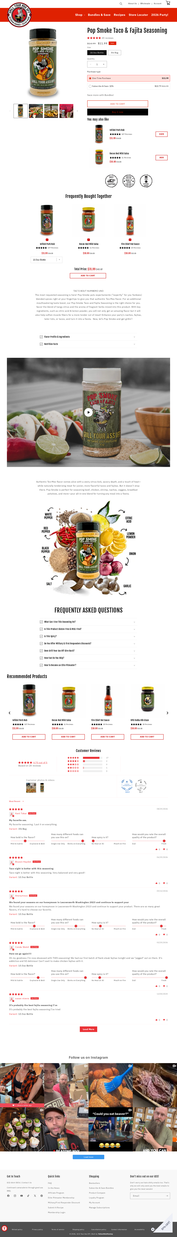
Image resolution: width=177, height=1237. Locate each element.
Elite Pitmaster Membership (61, 1197)
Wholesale (145, 3)
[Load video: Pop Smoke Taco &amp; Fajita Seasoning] (88, 412)
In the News (54, 1188)
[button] (121, 4)
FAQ (50, 1183)
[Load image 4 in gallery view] (66, 111)
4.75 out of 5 (40, 762)
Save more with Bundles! (100, 95)
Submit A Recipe (56, 1207)
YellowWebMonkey (105, 1234)
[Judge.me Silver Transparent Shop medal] (140, 785)
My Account (94, 1202)
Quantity (90, 59)
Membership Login (56, 1212)
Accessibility (139, 1229)
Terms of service (58, 1229)
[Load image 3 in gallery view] (51, 111)
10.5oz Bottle (97, 52)
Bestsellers (94, 1183)
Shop (79, 15)
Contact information (119, 1229)
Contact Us (27, 1182)
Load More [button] (88, 1029)
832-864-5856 (13, 1182)
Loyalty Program (96, 1197)
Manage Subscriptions (99, 1207)
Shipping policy (78, 1229)
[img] (16, 809)
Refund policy (17, 1229)
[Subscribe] (167, 1196)
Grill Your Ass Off (83, 1234)
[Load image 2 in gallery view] (36, 111)
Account (158, 3)
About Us (132, 3)
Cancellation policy (98, 1229)
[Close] (152, 1229)
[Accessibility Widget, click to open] (4, 1228)
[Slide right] (77, 111)
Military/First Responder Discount (64, 1202)
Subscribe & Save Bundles (101, 1188)
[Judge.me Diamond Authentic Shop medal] (126, 785)
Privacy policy (37, 1229)
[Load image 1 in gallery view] (21, 111)
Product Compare (97, 1193)
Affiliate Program (56, 1193)
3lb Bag (114, 52)
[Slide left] (10, 111)
